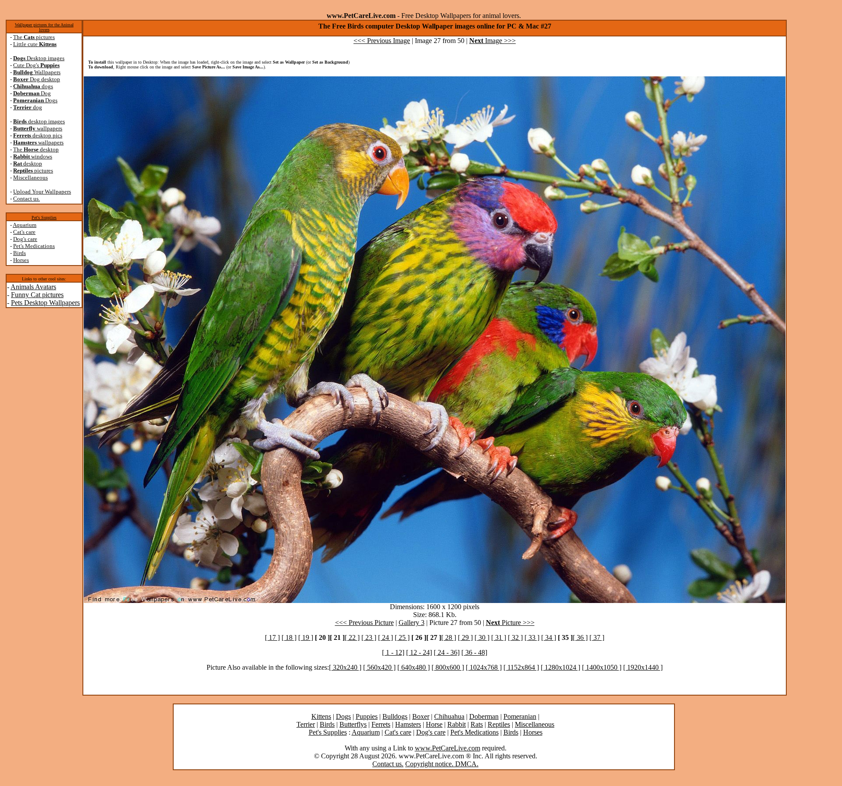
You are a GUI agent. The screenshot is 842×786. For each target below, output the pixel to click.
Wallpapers (37, 72)
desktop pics (37, 135)
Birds (19, 253)
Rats (477, 724)
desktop (27, 163)
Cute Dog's (36, 65)
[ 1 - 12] (393, 652)
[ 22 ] (352, 637)
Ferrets (380, 724)
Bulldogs (394, 716)
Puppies (367, 716)
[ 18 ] (289, 637)
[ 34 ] (548, 637)
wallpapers (37, 128)
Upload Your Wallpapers (42, 191)
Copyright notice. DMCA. (441, 764)
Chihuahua (449, 716)
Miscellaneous (30, 177)
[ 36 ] (580, 637)
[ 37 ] (596, 637)
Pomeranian (519, 716)
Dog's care (25, 239)
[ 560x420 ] (379, 667)
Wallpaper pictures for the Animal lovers (44, 27)
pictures (33, 170)
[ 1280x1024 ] (560, 667)
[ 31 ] (498, 637)
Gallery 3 (412, 622)
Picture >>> (510, 622)
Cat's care (24, 232)
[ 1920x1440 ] (643, 667)
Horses (21, 260)
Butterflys (353, 724)
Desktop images (38, 58)
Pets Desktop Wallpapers (45, 302)
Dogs (35, 100)
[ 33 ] (531, 637)
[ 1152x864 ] (521, 667)
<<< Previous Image (381, 40)
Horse (434, 724)
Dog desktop (36, 79)
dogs (33, 86)
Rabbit (456, 724)
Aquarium (24, 225)
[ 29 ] (465, 637)
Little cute (35, 44)
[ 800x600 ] (448, 667)
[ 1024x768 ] (484, 667)
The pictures (34, 37)
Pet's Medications (34, 246)
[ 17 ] (272, 637)
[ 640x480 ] (413, 667)
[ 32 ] (515, 637)
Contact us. (26, 198)
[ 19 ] (305, 637)
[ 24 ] (385, 637)
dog (27, 107)
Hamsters (408, 724)
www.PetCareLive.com (447, 748)
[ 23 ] (368, 637)
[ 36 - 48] (474, 652)
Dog (32, 93)
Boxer (420, 716)
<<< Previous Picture (364, 622)
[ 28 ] (448, 637)
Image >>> (492, 40)
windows (32, 156)
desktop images (39, 121)
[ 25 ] (402, 637)
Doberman (484, 716)
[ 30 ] (482, 637)
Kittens (321, 716)
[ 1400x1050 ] (601, 667)
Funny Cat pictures (37, 294)
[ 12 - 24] (419, 652)
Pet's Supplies (44, 217)
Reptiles (499, 724)
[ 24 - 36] (447, 652)
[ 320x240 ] (345, 667)
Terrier (305, 724)
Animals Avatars (33, 287)
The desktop (36, 149)
